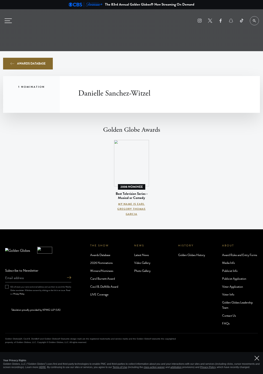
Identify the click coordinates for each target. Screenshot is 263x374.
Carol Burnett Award (102, 278)
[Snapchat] (231, 20)
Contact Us (229, 315)
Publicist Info (230, 271)
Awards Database (31, 63)
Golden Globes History (191, 255)
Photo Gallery (142, 271)
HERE (42, 367)
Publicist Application (234, 278)
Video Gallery (142, 263)
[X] (210, 20)
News (139, 246)
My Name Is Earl (131, 204)
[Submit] (69, 278)
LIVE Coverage (99, 294)
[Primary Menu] (8, 21)
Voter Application (232, 286)
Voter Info (228, 294)
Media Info (228, 263)
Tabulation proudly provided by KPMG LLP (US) (35, 310)
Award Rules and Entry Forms (239, 255)
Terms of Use (120, 367)
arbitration (176, 367)
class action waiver (154, 367)
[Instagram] (199, 20)
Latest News (141, 255)
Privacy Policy (18, 293)
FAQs (226, 323)
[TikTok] (241, 20)
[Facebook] (220, 20)
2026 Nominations (101, 263)
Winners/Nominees (101, 271)
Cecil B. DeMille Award (104, 286)
